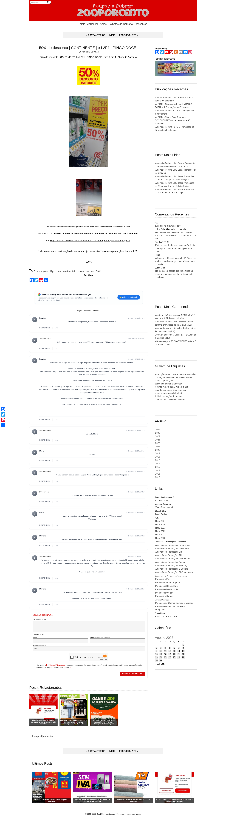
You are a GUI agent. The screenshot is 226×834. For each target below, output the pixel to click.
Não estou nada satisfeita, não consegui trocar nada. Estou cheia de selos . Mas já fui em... (175, 235)
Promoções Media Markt (166, 589)
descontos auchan (176, 399)
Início (82, 24)
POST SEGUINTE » (128, 35)
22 (183, 654)
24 (161, 657)
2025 (157, 433)
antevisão (181, 374)
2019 (157, 453)
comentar (48, 736)
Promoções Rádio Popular (167, 582)
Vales (103, 24)
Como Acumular (162, 500)
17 (161, 654)
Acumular (92, 24)
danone (90, 271)
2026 (157, 429)
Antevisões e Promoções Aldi (168, 555)
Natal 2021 (160, 535)
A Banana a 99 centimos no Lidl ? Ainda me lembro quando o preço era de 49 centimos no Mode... (175, 261)
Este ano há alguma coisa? (167, 226)
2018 (157, 457)
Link (56, 328)
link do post (36, 736)
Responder (44, 328)
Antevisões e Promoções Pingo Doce (172, 545)
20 (174, 654)
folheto (166, 387)
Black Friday (161, 514)
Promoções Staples (164, 596)
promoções (42, 271)
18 (165, 654)
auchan (163, 399)
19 (170, 654)
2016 (157, 463)
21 (178, 654)
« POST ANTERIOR (95, 35)
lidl (159, 396)
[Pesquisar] (48, 2)
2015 (157, 467)
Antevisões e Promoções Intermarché (172, 559)
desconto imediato (66, 271)
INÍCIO (112, 35)
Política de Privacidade (166, 616)
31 (161, 660)
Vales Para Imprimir (164, 507)
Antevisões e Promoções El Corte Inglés (174, 572)
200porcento (45, 339)
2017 (157, 460)
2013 (157, 474)
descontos (171, 374)
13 (174, 651)
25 (165, 657)
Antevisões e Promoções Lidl (168, 552)
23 (156, 657)
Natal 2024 (160, 521)
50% (98, 271)
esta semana (172, 377)
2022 (157, 443)
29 (183, 657)
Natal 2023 (160, 528)
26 (170, 657)
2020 (157, 450)
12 (170, 651)
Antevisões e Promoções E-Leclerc (171, 569)
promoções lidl (169, 396)
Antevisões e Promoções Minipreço (171, 565)
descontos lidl (169, 393)
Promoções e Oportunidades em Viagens (174, 603)
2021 (157, 446)
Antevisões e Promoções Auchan (170, 562)
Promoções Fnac (163, 579)
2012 (157, 477)
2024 (157, 436)
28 (178, 657)
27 (174, 657)
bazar (172, 387)
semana (169, 384)
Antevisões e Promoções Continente (172, 548)
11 (165, 651)
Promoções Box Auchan (166, 586)
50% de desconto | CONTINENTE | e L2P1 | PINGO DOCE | (88, 48)
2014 (157, 470)
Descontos (141, 24)
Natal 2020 (160, 538)
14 (178, 651)
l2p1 (52, 271)
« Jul (157, 664)
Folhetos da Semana (121, 24)
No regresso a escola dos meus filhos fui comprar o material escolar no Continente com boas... (174, 274)
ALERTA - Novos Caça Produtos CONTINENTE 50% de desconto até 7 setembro (172, 120)
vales (81, 271)
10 (161, 651)
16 (156, 654)
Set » (162, 664)
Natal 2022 (160, 531)
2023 (157, 440)
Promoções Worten (164, 593)
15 (183, 651)
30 (156, 660)
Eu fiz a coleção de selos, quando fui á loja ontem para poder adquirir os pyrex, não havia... (175, 248)
